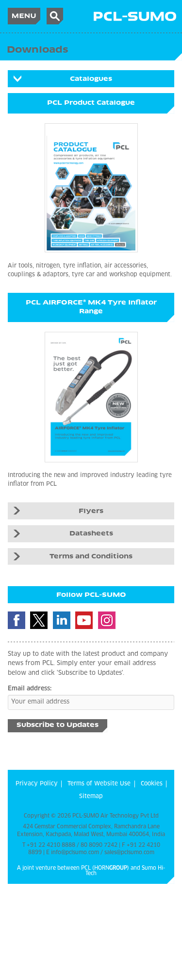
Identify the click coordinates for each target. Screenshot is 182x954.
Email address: (29, 689)
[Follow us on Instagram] (107, 620)
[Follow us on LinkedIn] (61, 620)
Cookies (152, 784)
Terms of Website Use (99, 784)
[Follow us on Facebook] (16, 620)
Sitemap (91, 797)
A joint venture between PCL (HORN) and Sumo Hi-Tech (91, 870)
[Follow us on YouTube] (84, 620)
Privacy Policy (37, 784)
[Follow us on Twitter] (39, 620)
